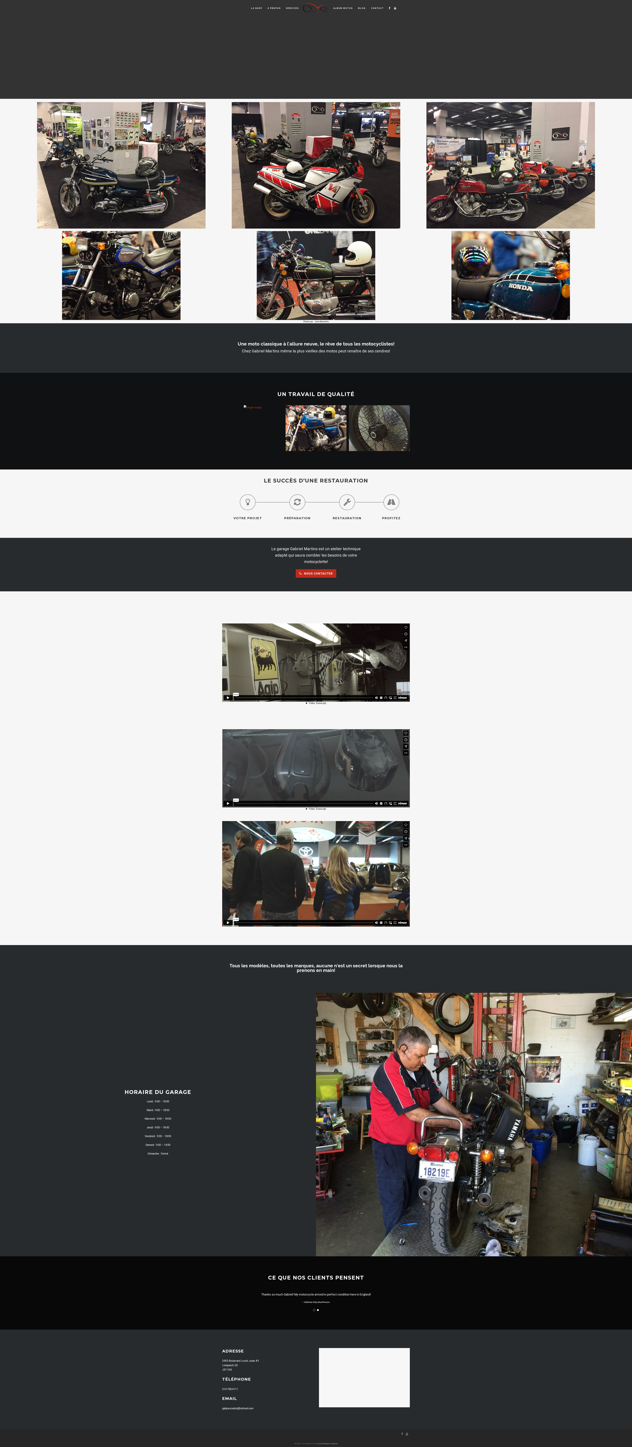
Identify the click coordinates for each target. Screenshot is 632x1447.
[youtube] (395, 8)
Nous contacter (318, 573)
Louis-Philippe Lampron (327, 1444)
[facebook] (389, 8)
